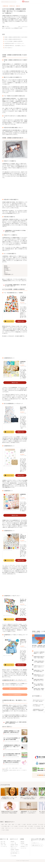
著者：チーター (5, 26)
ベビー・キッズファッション (17, 828)
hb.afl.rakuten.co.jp (8, 377)
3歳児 (13, 824)
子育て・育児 (3, 844)
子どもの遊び (30, 826)
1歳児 (6, 824)
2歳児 (9, 824)
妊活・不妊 (3, 841)
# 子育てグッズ (12, 5)
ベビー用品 (26, 828)
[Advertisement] (11, 189)
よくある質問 (13, 855)
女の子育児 (34, 824)
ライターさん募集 (24, 844)
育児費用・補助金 (40, 828)
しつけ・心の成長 (13, 826)
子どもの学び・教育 (23, 826)
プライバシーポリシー (15, 851)
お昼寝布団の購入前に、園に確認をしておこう (14, 45)
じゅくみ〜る (23, 848)
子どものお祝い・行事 (38, 826)
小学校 (2, 828)
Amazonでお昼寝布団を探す (14, 694)
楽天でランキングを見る (14, 688)
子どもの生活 (40, 824)
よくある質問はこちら (34, 842)
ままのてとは (13, 848)
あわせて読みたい (8, 47)
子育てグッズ (7, 828)
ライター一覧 (13, 843)
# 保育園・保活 (5, 5)
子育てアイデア (33, 828)
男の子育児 (29, 824)
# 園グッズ (18, 5)
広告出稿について (24, 846)
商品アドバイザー (14, 846)
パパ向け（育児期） (5, 830)
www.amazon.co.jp (8, 312)
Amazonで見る (9, 321)
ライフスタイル (4, 846)
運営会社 (22, 841)
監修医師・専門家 (14, 844)
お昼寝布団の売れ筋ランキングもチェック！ (14, 43)
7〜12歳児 (24, 824)
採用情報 (22, 843)
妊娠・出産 (3, 843)
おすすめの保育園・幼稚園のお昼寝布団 (13, 41)
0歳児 (2, 824)
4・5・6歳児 (17, 824)
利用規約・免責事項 (15, 849)
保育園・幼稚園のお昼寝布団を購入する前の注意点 (15, 37)
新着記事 (12, 841)
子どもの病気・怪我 (5, 826)
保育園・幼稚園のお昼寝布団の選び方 (12, 39)
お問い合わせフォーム (37, 845)
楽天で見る (21, 321)
